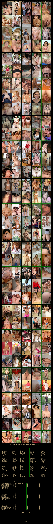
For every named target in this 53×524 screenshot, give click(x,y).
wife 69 (13, 457)
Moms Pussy (4, 494)
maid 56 (31, 457)
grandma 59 (23, 450)
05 (43, 444)
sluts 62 (31, 453)
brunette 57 (14, 466)
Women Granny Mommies (7, 484)
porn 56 (22, 458)
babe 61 (31, 462)
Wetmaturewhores (5, 490)
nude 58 (22, 449)
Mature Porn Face (5, 488)
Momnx (3, 509)
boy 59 (3, 473)
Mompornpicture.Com (6, 508)
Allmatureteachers (5, 497)
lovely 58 (14, 454)
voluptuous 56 (44, 468)
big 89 (3, 468)
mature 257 (4, 449)
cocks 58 (43, 452)
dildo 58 (42, 453)
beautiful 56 (43, 449)
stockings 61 (23, 470)
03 (40, 444)
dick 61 (22, 457)
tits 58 (42, 458)
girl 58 (21, 475)
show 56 (31, 474)
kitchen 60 (22, 453)
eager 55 (43, 476)
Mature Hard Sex (5, 487)
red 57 (21, 467)
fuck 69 (42, 467)
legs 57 (22, 459)
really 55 (43, 475)
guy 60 (31, 466)
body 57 (43, 461)
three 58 (14, 458)
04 (42, 444)
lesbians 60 (14, 450)
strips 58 (22, 455)
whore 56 (32, 451)
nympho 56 (14, 467)
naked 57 (32, 452)
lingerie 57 (43, 460)
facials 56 (43, 472)
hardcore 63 (4, 463)
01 (37, 444)
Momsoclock (4, 496)
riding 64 (4, 457)
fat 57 (21, 468)
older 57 (31, 463)
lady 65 (13, 470)
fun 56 (31, 465)
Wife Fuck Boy (5, 505)
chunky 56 (43, 465)
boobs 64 (14, 463)
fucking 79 (4, 455)
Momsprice (4, 495)
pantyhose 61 (5, 461)
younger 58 (14, 475)
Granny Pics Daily (5, 499)
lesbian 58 (4, 459)
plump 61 (14, 453)
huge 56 (43, 463)
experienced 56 (33, 461)
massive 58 (4, 470)
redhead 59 (23, 476)
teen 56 (31, 449)
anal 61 (3, 465)
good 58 (22, 451)
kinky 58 (43, 457)
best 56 (42, 469)
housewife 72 (5, 472)
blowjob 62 (22, 452)
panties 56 (22, 465)
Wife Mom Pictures (5, 486)
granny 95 (4, 451)
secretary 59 (5, 475)
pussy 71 (4, 469)
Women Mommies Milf (19, 483)
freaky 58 (14, 459)
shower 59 (14, 455)
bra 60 (21, 466)
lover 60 (22, 461)
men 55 (42, 473)
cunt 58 (31, 459)
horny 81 (43, 450)
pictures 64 (14, 472)
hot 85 (3, 458)
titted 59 (31, 473)
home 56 (32, 467)
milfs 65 (3, 466)
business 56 (43, 470)
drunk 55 (22, 460)
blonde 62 (32, 455)
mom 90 (4, 454)
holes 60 (22, 469)
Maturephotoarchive (6, 498)
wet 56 (42, 462)
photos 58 (32, 475)
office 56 (14, 473)
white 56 (43, 466)
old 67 (3, 476)
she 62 (13, 476)
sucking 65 (14, 449)
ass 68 (31, 460)
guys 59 (31, 470)
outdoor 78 (4, 450)
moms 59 (32, 450)
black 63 (22, 472)
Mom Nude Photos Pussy (6, 507)
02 (38, 444)
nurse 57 (32, 454)
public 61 (14, 452)
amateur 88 (4, 460)
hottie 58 (14, 468)
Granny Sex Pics (5, 506)
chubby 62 (14, 460)
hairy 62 (14, 461)
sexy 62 (14, 474)
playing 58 (43, 454)
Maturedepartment (5, 489)
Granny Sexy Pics (5, 500)
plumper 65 (4, 462)
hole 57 (22, 474)
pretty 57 (14, 469)
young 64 (4, 467)
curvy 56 (31, 469)
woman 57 (22, 462)
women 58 (32, 476)
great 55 (43, 474)
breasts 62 (4, 453)
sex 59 (31, 468)
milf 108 (4, 452)
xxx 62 (13, 465)
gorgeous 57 (32, 458)
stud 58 (22, 473)
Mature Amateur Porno (6, 483)
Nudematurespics (5, 485)
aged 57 (22, 454)
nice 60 (13, 451)
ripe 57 (13, 462)
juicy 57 (22, 463)
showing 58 (43, 455)
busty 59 (31, 472)
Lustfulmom (4, 504)
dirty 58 (42, 451)
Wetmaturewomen (5, 501)
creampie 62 (43, 459)
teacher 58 (4, 474)
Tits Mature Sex (5, 493)
